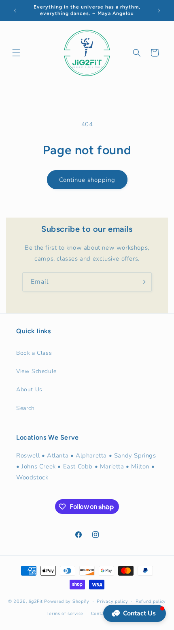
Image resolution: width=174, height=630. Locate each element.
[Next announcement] (159, 10)
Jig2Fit (36, 601)
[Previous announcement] (15, 10)
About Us (29, 389)
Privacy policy (112, 601)
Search (25, 408)
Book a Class (34, 353)
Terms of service (65, 614)
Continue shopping (87, 180)
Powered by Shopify (66, 601)
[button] (16, 53)
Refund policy (151, 601)
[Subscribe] (142, 281)
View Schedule (36, 371)
